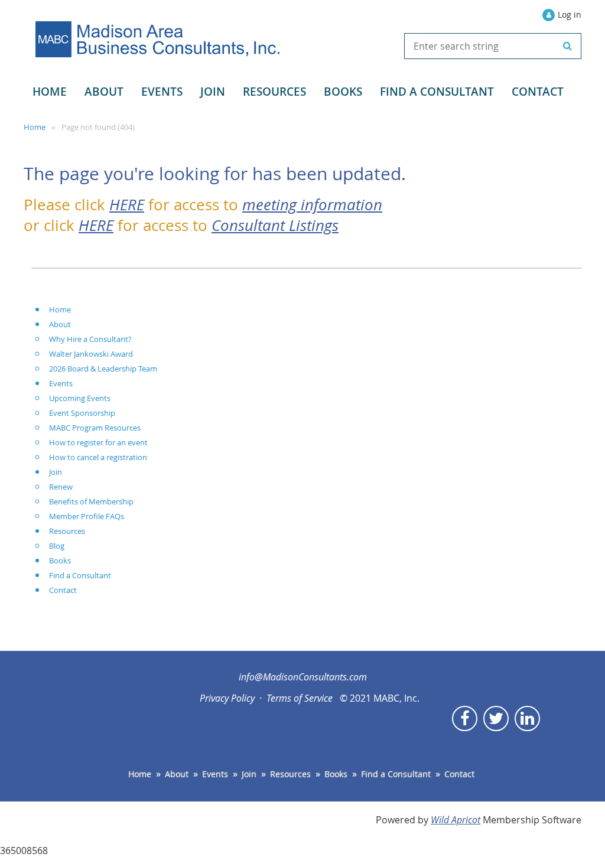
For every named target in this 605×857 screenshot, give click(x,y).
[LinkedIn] (527, 718)
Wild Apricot (455, 819)
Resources (67, 531)
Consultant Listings (275, 225)
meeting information (312, 204)
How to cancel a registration (98, 457)
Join (55, 472)
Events (61, 383)
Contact (63, 590)
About (60, 324)
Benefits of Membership (91, 501)
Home (34, 127)
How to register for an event (98, 442)
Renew (61, 486)
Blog (56, 545)
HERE (126, 204)
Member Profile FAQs (86, 516)
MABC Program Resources (95, 427)
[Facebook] (464, 718)
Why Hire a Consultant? (90, 339)
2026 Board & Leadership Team (103, 368)
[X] (496, 718)
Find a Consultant (80, 575)
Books (60, 560)
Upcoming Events (79, 398)
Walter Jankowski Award (91, 353)
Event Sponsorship (82, 413)
